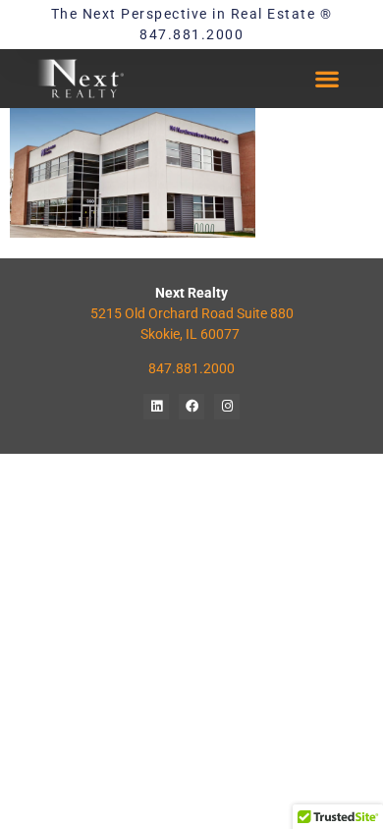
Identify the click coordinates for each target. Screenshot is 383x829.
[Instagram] (227, 406)
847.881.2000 (191, 368)
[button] (327, 79)
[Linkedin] (156, 406)
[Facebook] (191, 406)
